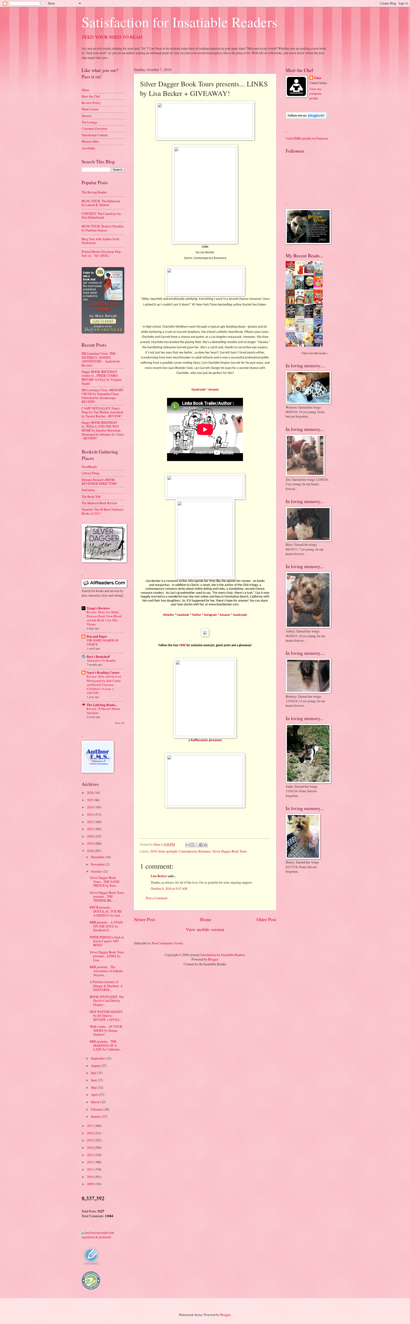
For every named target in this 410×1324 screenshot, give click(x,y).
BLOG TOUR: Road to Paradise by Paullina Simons (103, 228)
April (95, 1094)
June (94, 1080)
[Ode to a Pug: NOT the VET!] (292, 328)
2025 (90, 800)
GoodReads (89, 466)
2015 (90, 1140)
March (95, 1102)
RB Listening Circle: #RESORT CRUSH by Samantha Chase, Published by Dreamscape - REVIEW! (102, 396)
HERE (182, 645)
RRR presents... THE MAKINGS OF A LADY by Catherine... (106, 1045)
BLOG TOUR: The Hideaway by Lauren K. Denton (101, 203)
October (96, 871)
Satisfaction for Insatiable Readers (179, 21)
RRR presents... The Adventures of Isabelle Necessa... (106, 971)
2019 (90, 843)
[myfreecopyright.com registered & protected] (103, 1237)
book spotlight (167, 851)
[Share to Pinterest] (205, 845)
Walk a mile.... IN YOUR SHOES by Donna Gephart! (106, 1030)
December (98, 857)
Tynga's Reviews (98, 608)
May (94, 1087)
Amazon (213, 389)
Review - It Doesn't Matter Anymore (103, 711)
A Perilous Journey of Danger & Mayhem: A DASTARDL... (106, 986)
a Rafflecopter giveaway (205, 740)
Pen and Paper (97, 636)
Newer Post (144, 919)
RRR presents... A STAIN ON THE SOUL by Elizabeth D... (106, 926)
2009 (90, 1184)
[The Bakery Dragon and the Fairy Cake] (292, 346)
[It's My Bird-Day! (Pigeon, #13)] (310, 329)
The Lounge (89, 122)
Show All (119, 723)
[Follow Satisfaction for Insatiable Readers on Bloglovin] (306, 117)
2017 (90, 1125)
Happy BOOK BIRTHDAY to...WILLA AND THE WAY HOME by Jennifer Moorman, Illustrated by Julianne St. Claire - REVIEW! (103, 430)
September (98, 1058)
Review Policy (91, 102)
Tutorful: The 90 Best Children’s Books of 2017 (103, 511)
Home (205, 919)
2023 (90, 814)
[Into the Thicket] (301, 314)
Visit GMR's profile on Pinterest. (307, 138)
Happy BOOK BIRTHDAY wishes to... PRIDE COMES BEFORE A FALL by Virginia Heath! (101, 377)
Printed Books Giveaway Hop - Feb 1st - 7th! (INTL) (102, 253)
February (97, 1109)
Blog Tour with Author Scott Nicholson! (100, 241)
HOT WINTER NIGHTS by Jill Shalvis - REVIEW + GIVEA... (106, 1015)
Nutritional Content (94, 135)
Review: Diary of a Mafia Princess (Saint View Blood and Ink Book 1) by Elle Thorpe (104, 618)
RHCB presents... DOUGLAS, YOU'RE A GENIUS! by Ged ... (106, 911)
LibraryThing (90, 473)
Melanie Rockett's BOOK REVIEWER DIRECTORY (99, 481)
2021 (90, 829)
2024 (90, 807)
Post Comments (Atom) (167, 943)
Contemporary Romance (195, 851)
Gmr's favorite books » (315, 353)
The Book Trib (91, 496)
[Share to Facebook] (201, 845)
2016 (90, 1133)
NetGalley (88, 490)
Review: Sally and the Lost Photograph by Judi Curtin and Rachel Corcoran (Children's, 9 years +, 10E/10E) (104, 684)
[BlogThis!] (192, 845)
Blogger (213, 959)
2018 (153, 851)
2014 (90, 1147)
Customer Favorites (94, 128)
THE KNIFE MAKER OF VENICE (102, 642)
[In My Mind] (301, 303)
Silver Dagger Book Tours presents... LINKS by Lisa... (107, 956)
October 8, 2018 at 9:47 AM (169, 888)
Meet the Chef (91, 96)
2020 (90, 836)
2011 (90, 1169)
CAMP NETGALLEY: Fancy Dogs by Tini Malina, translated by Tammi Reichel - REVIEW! (102, 412)
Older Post (266, 919)
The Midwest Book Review (99, 503)
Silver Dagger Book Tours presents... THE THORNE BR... (107, 896)
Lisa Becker (159, 876)
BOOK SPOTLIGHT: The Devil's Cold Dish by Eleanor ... (107, 1000)
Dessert (86, 115)
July (94, 1072)
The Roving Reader (94, 192)
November (98, 864)
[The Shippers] (319, 286)
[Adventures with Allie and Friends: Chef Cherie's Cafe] (301, 331)
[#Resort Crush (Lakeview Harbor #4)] (310, 271)
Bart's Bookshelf (98, 656)
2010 (90, 1176)
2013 (90, 1155)
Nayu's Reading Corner (103, 672)
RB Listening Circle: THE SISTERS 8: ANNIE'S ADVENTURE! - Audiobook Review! (101, 359)
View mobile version (205, 929)
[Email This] (187, 845)
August (96, 1065)
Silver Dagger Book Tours (229, 851)
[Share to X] (196, 845)
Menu (85, 90)
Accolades (88, 148)
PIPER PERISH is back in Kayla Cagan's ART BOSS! (107, 941)
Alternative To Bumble (101, 660)
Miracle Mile (90, 141)
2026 (90, 792)
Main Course (90, 109)
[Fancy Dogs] (301, 274)
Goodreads (198, 389)
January (96, 1116)
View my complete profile (315, 93)
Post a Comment (157, 898)
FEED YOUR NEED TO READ (112, 37)
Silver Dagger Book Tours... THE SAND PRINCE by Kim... (104, 881)
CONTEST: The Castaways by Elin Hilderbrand (101, 215)
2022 (90, 822)
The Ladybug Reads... (102, 704)
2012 (90, 1162)
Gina (317, 78)
